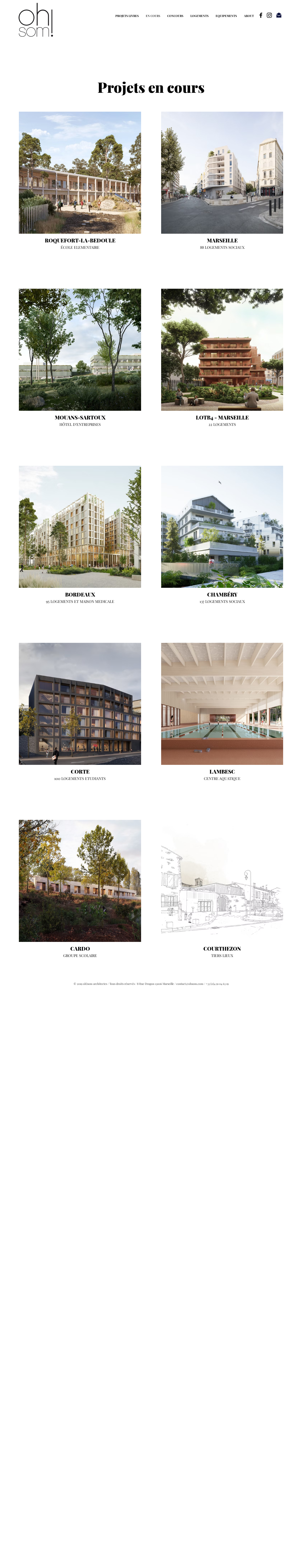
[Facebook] (260, 15)
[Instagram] (269, 15)
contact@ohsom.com (189, 984)
